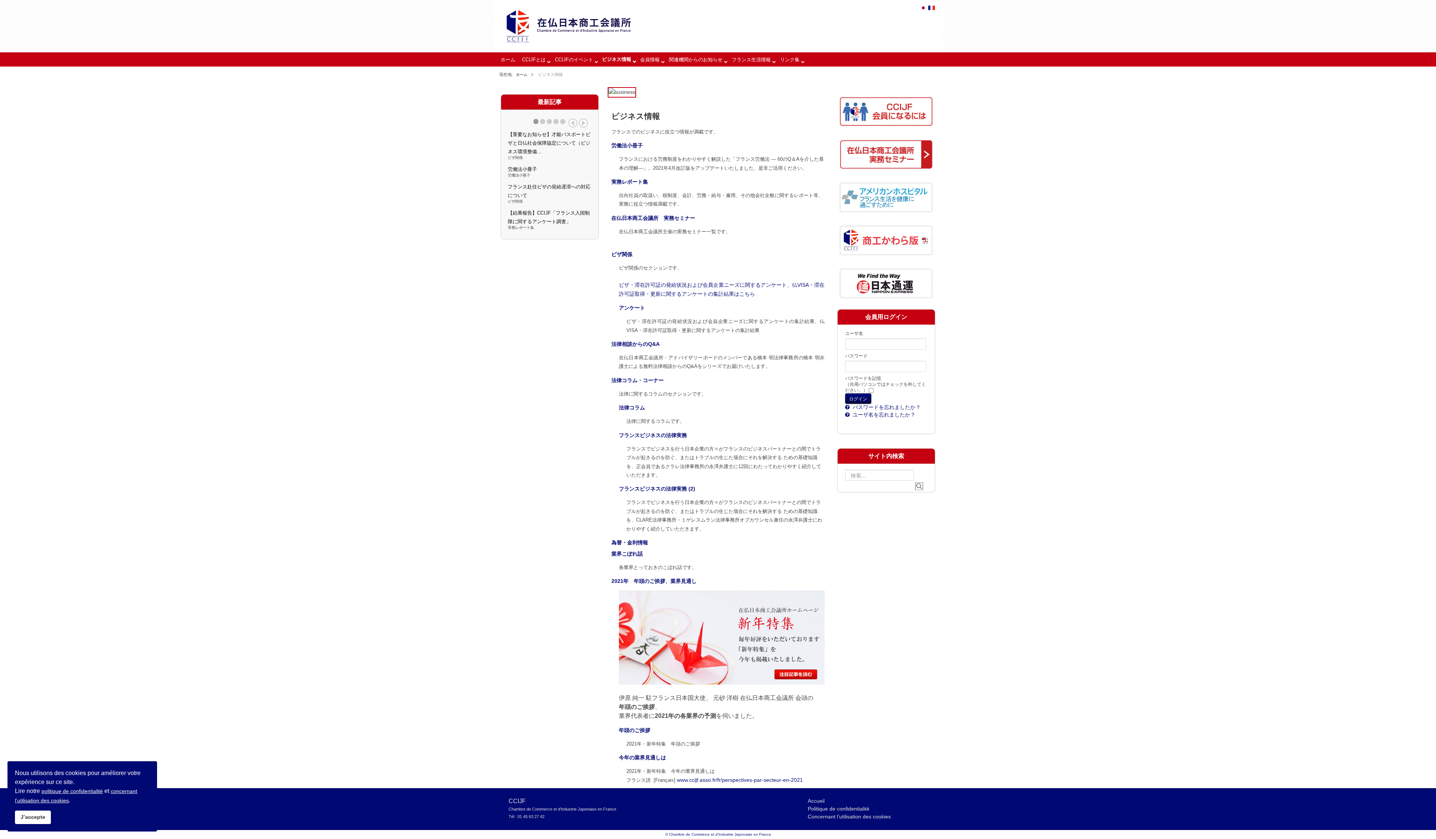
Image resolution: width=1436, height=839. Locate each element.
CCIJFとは (534, 59)
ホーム (508, 59)
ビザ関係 (621, 254)
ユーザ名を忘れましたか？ (883, 415)
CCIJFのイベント (574, 59)
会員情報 (650, 59)
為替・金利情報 (629, 542)
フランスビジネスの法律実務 (653, 435)
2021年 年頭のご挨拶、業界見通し (654, 581)
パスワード (856, 356)
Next (583, 123)
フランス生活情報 (751, 59)
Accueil (816, 801)
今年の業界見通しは (642, 757)
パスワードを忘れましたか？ (886, 407)
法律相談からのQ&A (635, 344)
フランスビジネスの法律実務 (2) (657, 489)
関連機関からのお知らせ (695, 59)
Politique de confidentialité (838, 809)
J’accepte (33, 817)
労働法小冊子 (627, 145)
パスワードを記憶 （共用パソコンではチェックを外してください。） (885, 384)
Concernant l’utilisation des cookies (849, 817)
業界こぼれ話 (627, 554)
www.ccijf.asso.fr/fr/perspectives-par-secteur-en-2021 (740, 780)
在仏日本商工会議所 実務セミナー (653, 218)
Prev (572, 123)
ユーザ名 (854, 333)
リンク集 (790, 59)
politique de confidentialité (72, 791)
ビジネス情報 (616, 59)
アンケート (632, 308)
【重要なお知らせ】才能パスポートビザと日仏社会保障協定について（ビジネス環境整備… (549, 143)
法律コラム (632, 408)
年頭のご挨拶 (634, 730)
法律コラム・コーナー (637, 380)
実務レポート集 (629, 182)
